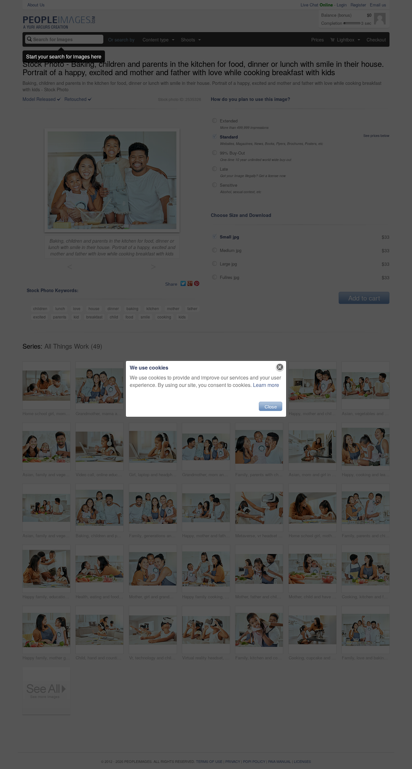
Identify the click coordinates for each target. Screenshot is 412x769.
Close (271, 406)
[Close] (280, 367)
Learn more (266, 385)
